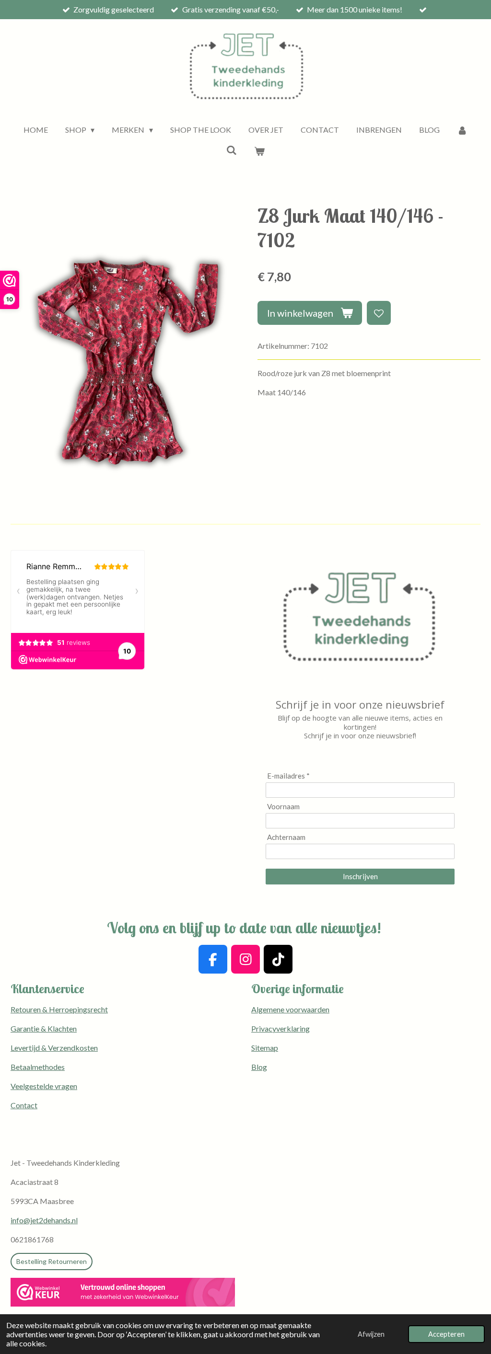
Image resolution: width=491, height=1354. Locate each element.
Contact (24, 1105)
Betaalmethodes (38, 1066)
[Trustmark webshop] (123, 1293)
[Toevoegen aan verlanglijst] (379, 313)
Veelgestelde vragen (44, 1085)
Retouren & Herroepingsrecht (59, 1009)
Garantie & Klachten (44, 1028)
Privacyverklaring (280, 1028)
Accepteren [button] (446, 1334)
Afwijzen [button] (371, 1334)
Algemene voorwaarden (290, 1009)
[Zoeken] (231, 150)
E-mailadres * (288, 775)
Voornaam (283, 806)
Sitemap (264, 1047)
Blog (259, 1066)
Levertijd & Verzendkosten (54, 1047)
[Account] (462, 130)
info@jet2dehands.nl (44, 1220)
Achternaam (286, 837)
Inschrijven (360, 876)
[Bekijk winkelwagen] (259, 151)
